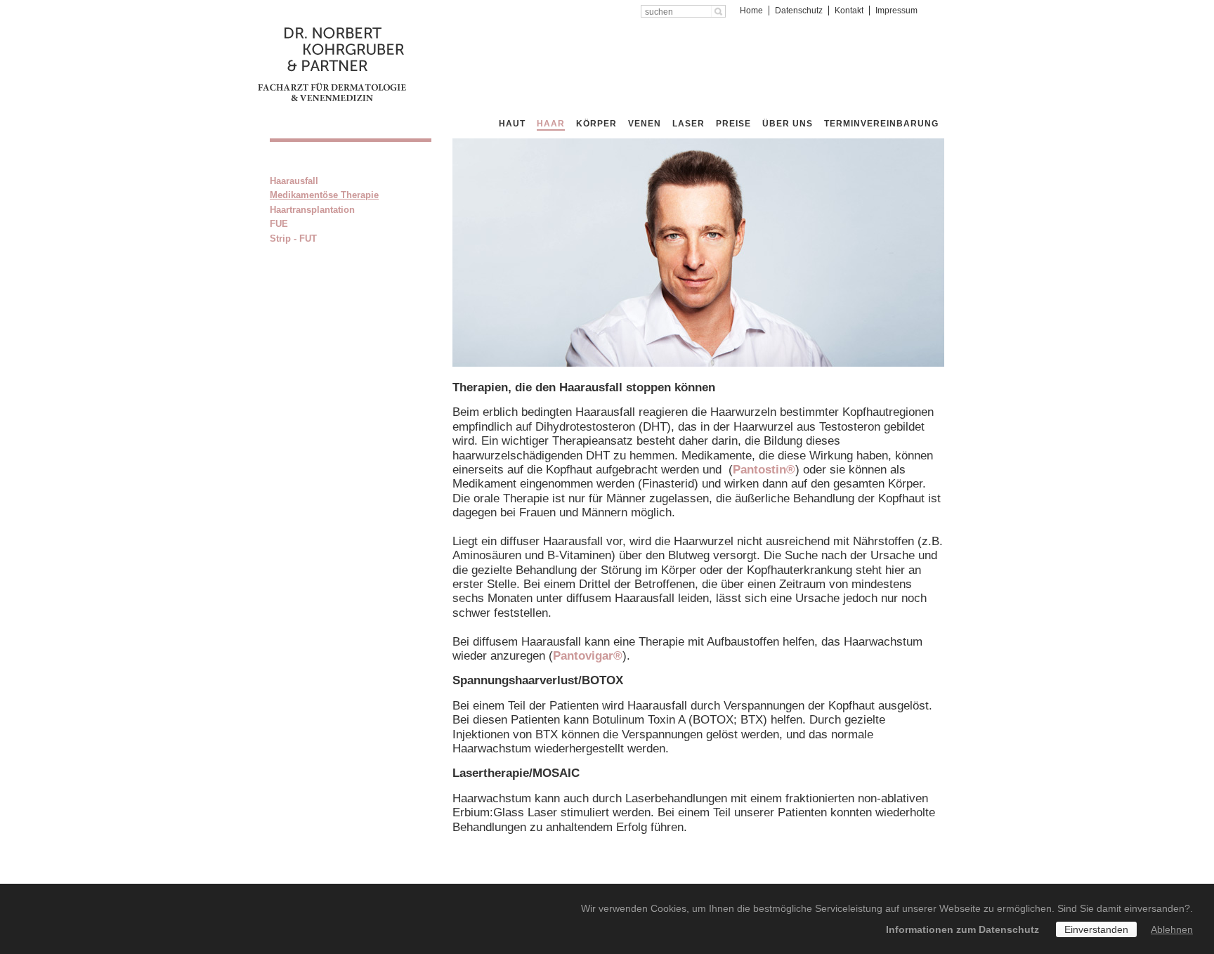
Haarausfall (294, 181)
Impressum (896, 10)
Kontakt (849, 10)
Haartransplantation (312, 209)
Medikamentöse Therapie (324, 195)
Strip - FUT (293, 238)
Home (751, 10)
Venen (644, 124)
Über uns (787, 124)
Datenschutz (799, 10)
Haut (512, 124)
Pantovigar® (587, 655)
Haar (551, 124)
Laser (688, 124)
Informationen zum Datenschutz (962, 929)
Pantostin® (764, 469)
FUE (279, 223)
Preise (733, 124)
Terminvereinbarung (881, 124)
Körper (596, 124)
